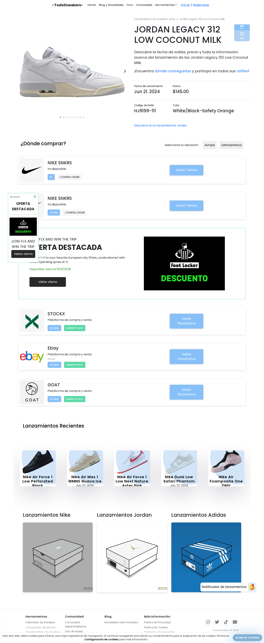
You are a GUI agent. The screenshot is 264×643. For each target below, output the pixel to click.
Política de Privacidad (157, 622)
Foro (130, 5)
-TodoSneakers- (67, 5)
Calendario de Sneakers (40, 622)
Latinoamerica (231, 145)
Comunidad (144, 5)
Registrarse (201, 5)
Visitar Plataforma (186, 321)
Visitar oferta (47, 282)
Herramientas (165, 5)
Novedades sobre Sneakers (121, 622)
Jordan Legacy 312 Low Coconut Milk (202, 19)
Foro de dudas (74, 631)
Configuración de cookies (101, 639)
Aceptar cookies (247, 637)
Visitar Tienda (186, 170)
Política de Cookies (156, 627)
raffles (242, 71)
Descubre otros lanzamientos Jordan (160, 125)
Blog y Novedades (111, 5)
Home (91, 5)
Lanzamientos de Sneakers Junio (154, 19)
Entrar (185, 5)
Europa (210, 145)
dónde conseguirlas (173, 71)
